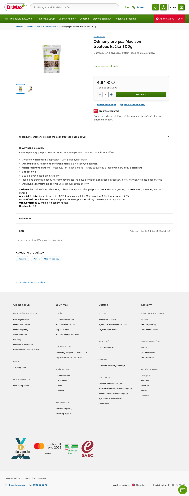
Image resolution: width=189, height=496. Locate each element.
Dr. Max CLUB (47, 18)
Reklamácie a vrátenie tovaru (26, 349)
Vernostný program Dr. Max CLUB (71, 352)
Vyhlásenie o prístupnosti (110, 398)
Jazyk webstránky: (121, 485)
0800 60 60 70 (40, 485)
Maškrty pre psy (51, 259)
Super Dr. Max (62, 329)
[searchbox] (74, 7)
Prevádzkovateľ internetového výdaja (115, 388)
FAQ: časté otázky (149, 329)
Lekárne (84, 18)
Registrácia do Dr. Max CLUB (69, 357)
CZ (173, 485)
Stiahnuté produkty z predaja (112, 365)
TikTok (144, 390)
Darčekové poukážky (23, 344)
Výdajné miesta (20, 334)
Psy (35, 259)
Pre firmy (17, 339)
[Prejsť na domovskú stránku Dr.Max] (15, 7)
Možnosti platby (20, 329)
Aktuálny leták (19, 367)
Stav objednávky (102, 18)
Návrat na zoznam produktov (32, 282)
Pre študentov (147, 357)
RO (180, 485)
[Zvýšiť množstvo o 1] (111, 94)
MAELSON (99, 36)
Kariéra (144, 347)
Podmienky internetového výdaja (113, 393)
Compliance (104, 403)
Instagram (145, 375)
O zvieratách (61, 380)
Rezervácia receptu (125, 18)
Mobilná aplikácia (21, 385)
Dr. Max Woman (63, 375)
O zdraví (59, 385)
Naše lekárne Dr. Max (65, 324)
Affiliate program (63, 413)
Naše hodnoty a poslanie (67, 334)
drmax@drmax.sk (17, 485)
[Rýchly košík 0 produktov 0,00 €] (181, 7)
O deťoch (60, 390)
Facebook (145, 385)
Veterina (22, 259)
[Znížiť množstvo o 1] (100, 94)
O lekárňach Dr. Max (65, 319)
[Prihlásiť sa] (163, 7)
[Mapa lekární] (127, 7)
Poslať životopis (148, 352)
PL (176, 485)
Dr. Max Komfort (67, 18)
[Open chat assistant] (183, 490)
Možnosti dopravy (21, 324)
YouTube (145, 380)
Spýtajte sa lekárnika (108, 329)
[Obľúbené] (155, 7)
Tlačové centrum (106, 347)
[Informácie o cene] (113, 82)
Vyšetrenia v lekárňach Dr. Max (112, 324)
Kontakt (144, 319)
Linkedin (145, 395)
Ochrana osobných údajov (110, 383)
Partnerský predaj (64, 408)
